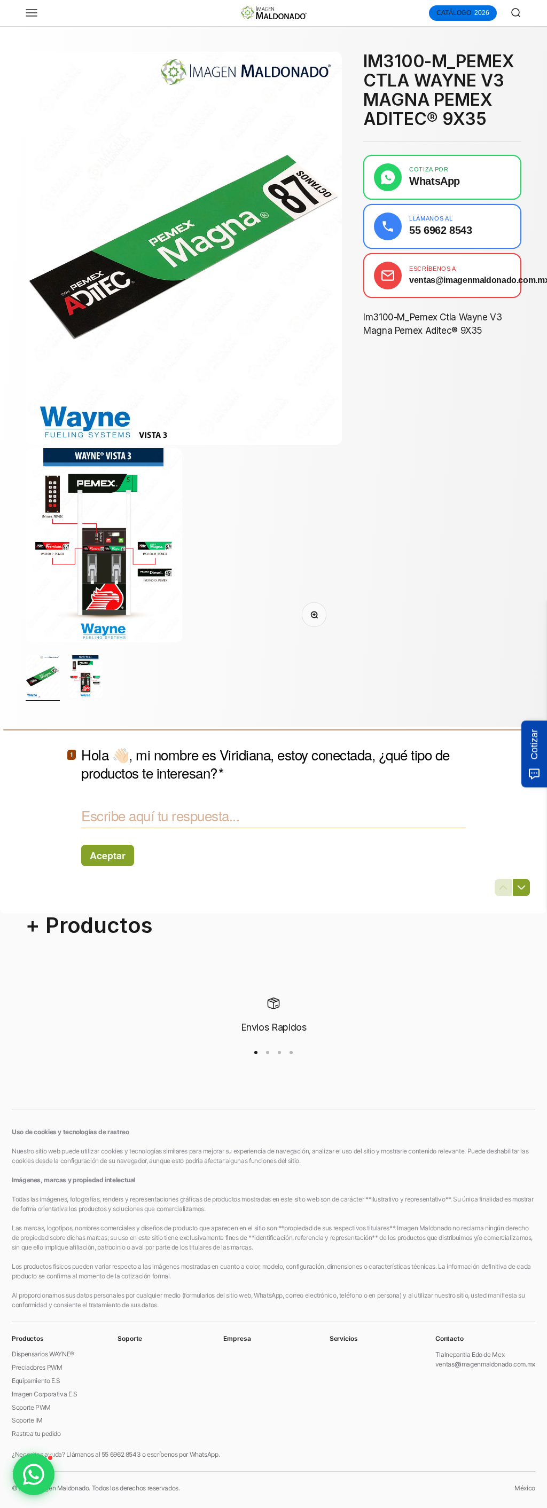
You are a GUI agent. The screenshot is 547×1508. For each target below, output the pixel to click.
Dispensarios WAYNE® (43, 1354)
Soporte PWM (31, 1407)
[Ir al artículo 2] (85, 678)
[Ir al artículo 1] (43, 678)
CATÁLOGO (462, 13)
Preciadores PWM (37, 1367)
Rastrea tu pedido (36, 1434)
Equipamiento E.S (36, 1381)
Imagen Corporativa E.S (44, 1394)
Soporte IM (27, 1420)
